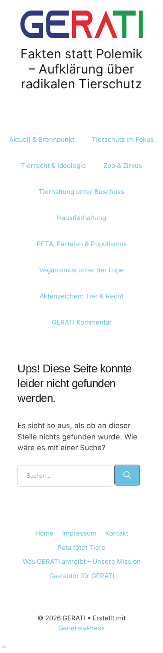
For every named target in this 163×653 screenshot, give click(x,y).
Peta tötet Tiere (81, 547)
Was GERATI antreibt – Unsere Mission (82, 561)
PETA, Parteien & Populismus (82, 244)
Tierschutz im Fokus (123, 139)
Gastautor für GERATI (81, 576)
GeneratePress (81, 628)
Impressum (79, 533)
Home (44, 533)
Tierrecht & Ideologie (53, 165)
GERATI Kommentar (82, 322)
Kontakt (116, 533)
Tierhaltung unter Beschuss (81, 192)
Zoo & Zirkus (122, 165)
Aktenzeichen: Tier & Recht (81, 296)
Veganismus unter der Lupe (81, 270)
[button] (3, 647)
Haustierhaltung (81, 218)
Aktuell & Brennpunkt (41, 139)
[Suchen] (127, 475)
